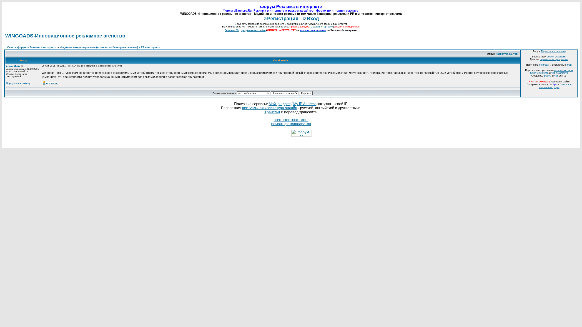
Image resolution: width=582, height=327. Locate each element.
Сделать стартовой (322, 26)
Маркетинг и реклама (553, 51)
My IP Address (304, 104)
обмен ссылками (556, 56)
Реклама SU (232, 30)
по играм (544, 64)
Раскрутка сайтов (507, 53)
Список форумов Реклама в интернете (31, 47)
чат (556, 75)
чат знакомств (559, 73)
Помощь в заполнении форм (555, 86)
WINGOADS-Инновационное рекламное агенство (65, 36)
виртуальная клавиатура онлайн (269, 108)
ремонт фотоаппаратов (291, 124)
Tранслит (272, 112)
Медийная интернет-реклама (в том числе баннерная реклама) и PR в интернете (110, 47)
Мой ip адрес (280, 104)
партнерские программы (554, 59)
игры (569, 64)
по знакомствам (563, 70)
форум (548, 75)
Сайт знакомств (539, 73)
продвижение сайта (253, 30)
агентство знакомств (291, 120)
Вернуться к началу (18, 83)
